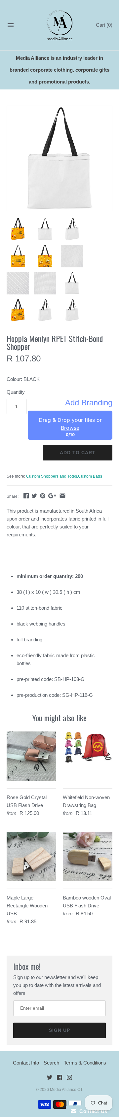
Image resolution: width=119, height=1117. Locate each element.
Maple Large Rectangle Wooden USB (27, 905)
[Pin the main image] (42, 495)
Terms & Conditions (85, 1063)
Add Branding (88, 403)
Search (51, 1063)
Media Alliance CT (66, 1089)
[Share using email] (62, 495)
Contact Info (26, 1063)
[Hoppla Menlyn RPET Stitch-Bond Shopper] (59, 158)
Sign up (59, 1030)
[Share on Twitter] (34, 495)
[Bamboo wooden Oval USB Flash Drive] (87, 856)
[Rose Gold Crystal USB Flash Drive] (31, 756)
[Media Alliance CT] (59, 25)
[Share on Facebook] (26, 495)
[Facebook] (59, 1078)
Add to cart (78, 452)
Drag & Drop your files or (70, 424)
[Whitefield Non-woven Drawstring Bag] (87, 756)
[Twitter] (49, 1078)
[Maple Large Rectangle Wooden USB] (31, 856)
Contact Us (91, 1111)
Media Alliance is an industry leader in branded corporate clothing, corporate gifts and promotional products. (59, 70)
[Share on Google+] (52, 495)
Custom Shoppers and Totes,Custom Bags (64, 476)
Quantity (16, 392)
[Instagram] (69, 1078)
